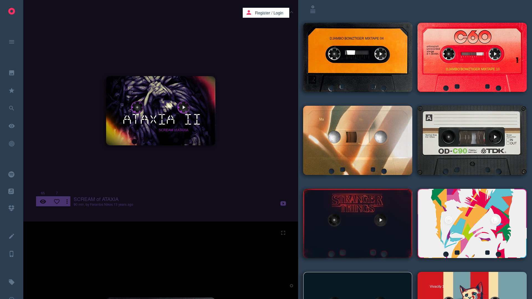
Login (278, 13)
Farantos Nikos (101, 204)
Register (262, 13)
